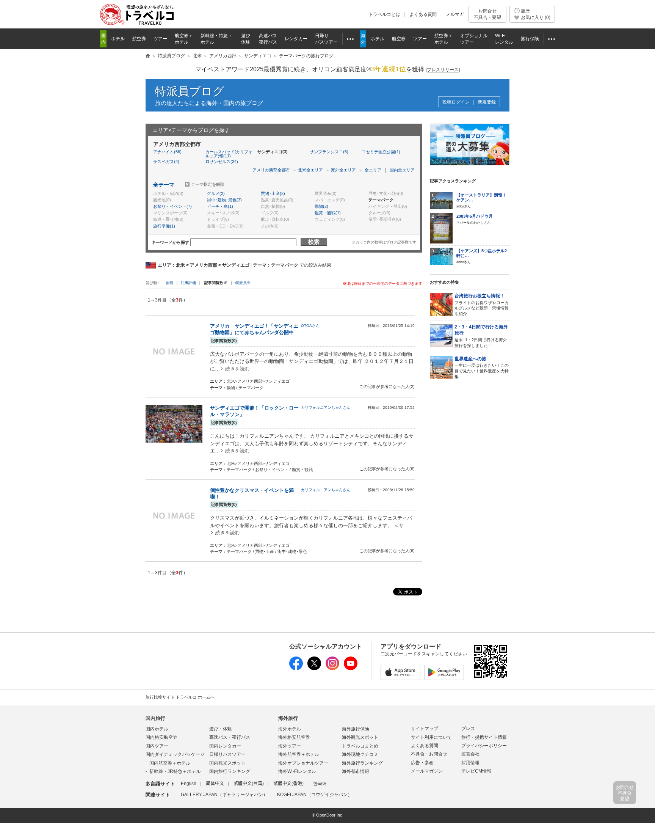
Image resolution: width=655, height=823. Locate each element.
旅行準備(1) (164, 226)
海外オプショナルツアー (303, 763)
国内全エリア (402, 170)
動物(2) (321, 206)
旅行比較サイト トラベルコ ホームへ (180, 697)
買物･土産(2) (273, 193)
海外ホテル (289, 729)
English (188, 783)
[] (443, 69)
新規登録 (487, 102)
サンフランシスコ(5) (329, 151)
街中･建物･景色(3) (224, 200)
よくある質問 (423, 14)
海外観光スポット (360, 737)
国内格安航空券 (161, 737)
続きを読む (237, 369)
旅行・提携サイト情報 (484, 737)
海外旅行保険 (355, 729)
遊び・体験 (220, 729)
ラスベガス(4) (166, 161)
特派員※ (243, 283)
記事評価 (188, 283)
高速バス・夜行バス (229, 737)
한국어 (320, 783)
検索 (314, 242)
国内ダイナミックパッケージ (175, 754)
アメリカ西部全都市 (271, 170)
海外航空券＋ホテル (298, 754)
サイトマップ (424, 728)
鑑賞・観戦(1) (328, 212)
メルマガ (455, 14)
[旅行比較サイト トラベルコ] (148, 56)
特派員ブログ (189, 91)
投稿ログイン (456, 102)
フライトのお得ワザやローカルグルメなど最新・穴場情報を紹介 (481, 304)
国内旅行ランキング (229, 771)
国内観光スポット (227, 763)
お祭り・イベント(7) (172, 206)
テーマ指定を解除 (207, 184)
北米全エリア (310, 170)
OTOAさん (310, 326)
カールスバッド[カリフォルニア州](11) (228, 153)
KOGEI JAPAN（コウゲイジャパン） (314, 794)
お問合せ (487, 14)
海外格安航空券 (294, 737)
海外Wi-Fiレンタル (297, 771)
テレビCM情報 (476, 771)
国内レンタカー (225, 746)
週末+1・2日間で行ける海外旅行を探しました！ (481, 336)
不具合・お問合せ (429, 754)
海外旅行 (288, 718)
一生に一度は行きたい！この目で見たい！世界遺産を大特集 (481, 367)
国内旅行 (155, 718)
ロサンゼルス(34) (221, 161)
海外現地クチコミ (360, 754)
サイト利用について (431, 737)
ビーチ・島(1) (220, 206)
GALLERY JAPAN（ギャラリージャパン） (224, 794)
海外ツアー (289, 746)
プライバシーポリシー (484, 745)
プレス (468, 728)
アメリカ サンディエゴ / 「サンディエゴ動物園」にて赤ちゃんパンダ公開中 (254, 329)
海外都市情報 (355, 771)
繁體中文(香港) (288, 783)
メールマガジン (427, 771)
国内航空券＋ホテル (169, 763)
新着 (170, 283)
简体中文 (215, 783)
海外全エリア (343, 170)
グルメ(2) (216, 193)
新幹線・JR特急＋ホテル (175, 771)
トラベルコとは (384, 14)
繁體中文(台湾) (248, 783)
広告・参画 (422, 762)
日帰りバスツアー (227, 754)
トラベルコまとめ (360, 746)
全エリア (373, 170)
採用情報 (470, 762)
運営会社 (470, 754)
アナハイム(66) (167, 151)
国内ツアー (157, 746)
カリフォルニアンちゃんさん (325, 407)
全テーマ (163, 185)
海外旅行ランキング (362, 763)
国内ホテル (157, 729)
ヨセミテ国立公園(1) (381, 151)
